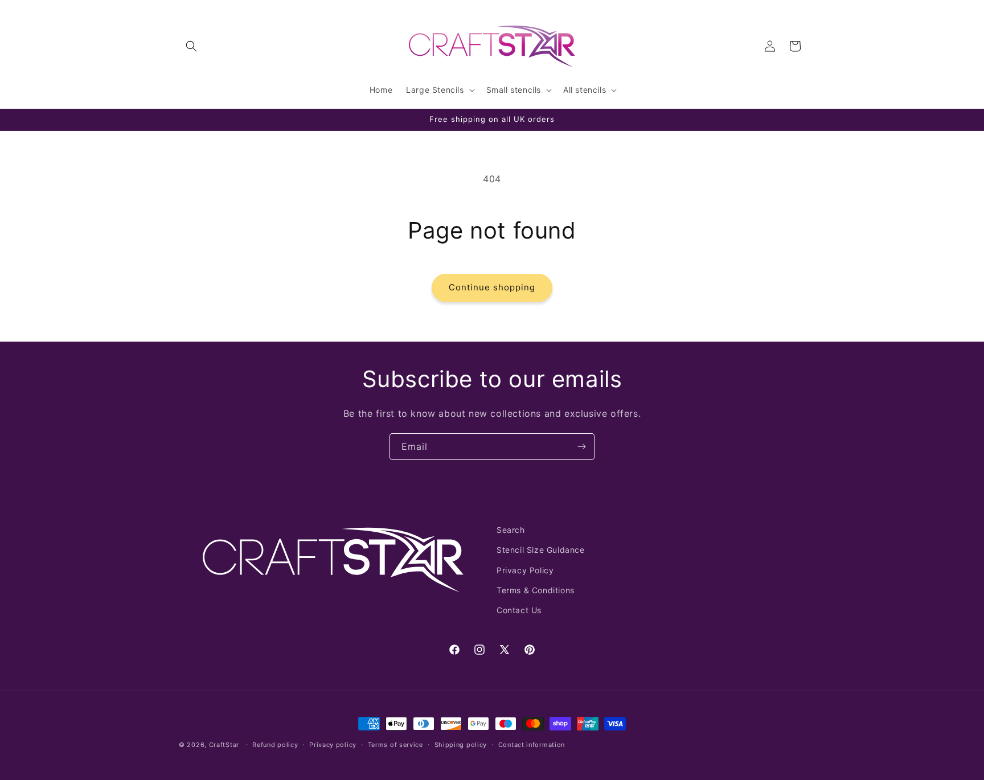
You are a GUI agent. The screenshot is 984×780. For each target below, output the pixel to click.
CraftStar (224, 745)
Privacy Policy (525, 569)
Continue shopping (492, 287)
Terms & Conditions (536, 589)
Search (511, 530)
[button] (191, 46)
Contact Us (519, 609)
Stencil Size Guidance (541, 550)
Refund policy (275, 744)
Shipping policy (460, 744)
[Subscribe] (581, 446)
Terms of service (395, 744)
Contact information (531, 744)
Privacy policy (332, 744)
